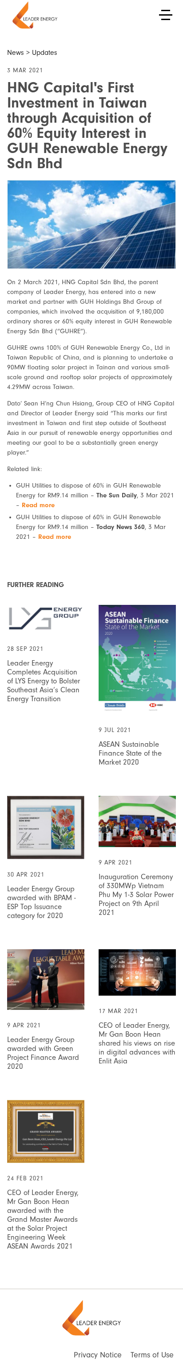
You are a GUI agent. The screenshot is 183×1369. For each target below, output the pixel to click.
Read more (38, 505)
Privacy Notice (98, 1355)
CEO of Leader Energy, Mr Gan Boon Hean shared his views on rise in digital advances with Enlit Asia (137, 1043)
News (15, 53)
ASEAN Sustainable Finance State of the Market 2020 (130, 753)
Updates (44, 53)
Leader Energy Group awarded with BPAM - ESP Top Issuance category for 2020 (41, 902)
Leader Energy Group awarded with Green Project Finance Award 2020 (43, 1053)
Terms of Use (152, 1355)
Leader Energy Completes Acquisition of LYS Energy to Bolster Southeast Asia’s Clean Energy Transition (43, 681)
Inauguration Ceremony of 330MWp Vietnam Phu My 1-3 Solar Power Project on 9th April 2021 (136, 895)
